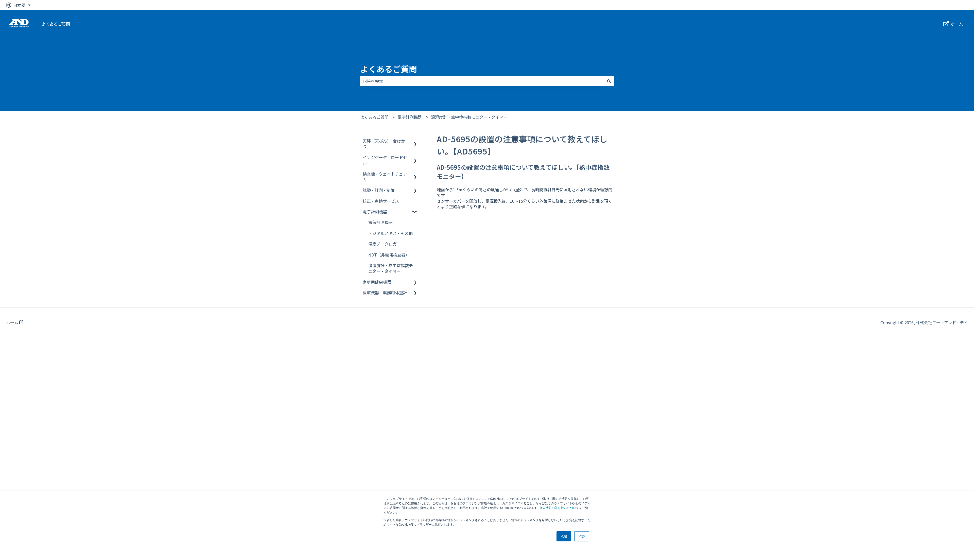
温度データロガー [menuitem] (384, 244)
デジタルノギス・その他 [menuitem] (390, 233)
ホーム (957, 24)
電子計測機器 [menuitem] (375, 212)
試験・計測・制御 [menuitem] (379, 190)
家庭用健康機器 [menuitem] (377, 282)
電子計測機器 (409, 117)
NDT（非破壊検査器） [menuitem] (388, 255)
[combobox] (482, 81)
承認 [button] (564, 536)
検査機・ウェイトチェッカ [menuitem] (385, 176)
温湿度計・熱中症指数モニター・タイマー (469, 117)
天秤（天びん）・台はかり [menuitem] (384, 143)
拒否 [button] (582, 536)
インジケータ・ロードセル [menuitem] (385, 160)
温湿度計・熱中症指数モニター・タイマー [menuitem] (390, 268)
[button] (415, 141)
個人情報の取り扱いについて (559, 507)
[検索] (609, 81)
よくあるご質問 (56, 24)
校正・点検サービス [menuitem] (381, 201)
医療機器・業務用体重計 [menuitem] (385, 292)
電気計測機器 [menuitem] (380, 222)
